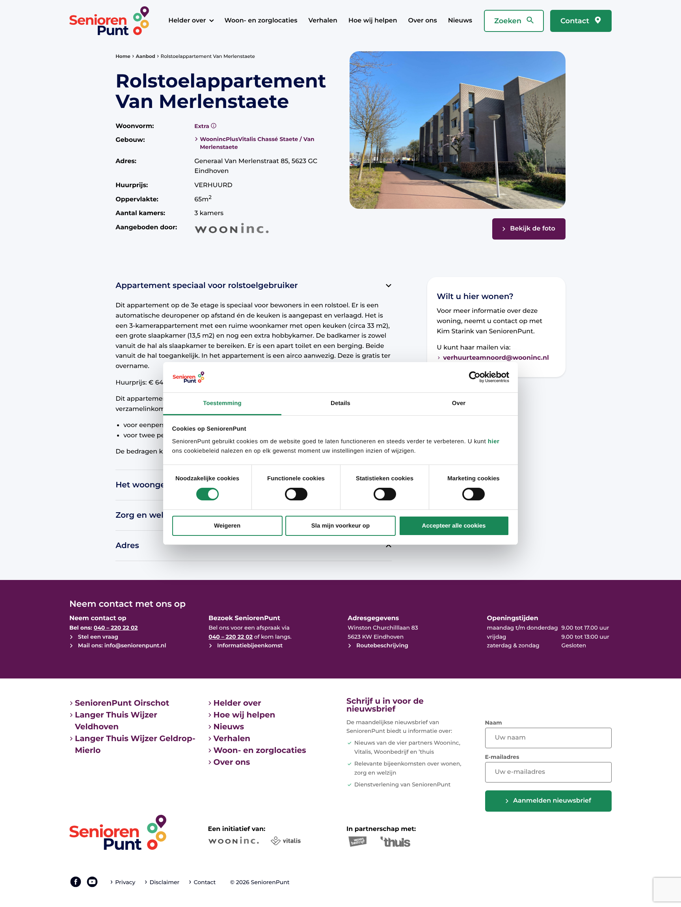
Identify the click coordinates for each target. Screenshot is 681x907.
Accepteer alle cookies (454, 525)
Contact (575, 21)
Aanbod (145, 56)
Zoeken (508, 21)
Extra (202, 126)
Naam (493, 722)
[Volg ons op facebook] (75, 881)
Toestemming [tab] (222, 403)
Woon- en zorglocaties (261, 20)
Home (122, 56)
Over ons (422, 20)
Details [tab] (340, 403)
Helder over (187, 20)
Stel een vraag (97, 636)
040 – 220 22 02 (116, 627)
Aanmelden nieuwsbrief (552, 801)
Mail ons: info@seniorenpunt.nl (121, 645)
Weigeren (227, 525)
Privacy (125, 882)
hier (494, 441)
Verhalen (322, 20)
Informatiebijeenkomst (249, 645)
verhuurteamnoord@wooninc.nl (496, 358)
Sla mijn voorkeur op (340, 525)
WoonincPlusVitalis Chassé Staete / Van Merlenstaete (257, 143)
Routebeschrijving (381, 645)
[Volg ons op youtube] (92, 881)
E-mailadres (502, 756)
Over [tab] (459, 403)
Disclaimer (164, 882)
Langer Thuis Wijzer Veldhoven (116, 721)
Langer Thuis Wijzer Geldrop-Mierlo (135, 744)
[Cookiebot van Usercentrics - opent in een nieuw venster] (474, 377)
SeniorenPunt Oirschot (122, 703)
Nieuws (460, 20)
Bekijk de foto (532, 228)
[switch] (296, 494)
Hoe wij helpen (372, 20)
